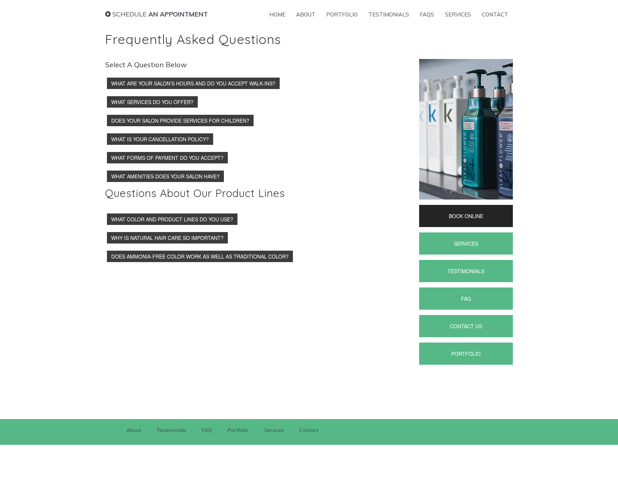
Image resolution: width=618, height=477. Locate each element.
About (305, 14)
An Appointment (160, 14)
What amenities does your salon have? (165, 176)
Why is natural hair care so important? (167, 237)
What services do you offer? (152, 101)
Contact (495, 14)
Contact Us (466, 326)
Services (458, 14)
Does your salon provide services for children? (180, 120)
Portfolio (342, 14)
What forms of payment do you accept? (167, 157)
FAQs (427, 14)
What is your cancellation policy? (160, 139)
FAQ (466, 298)
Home (277, 14)
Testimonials (388, 14)
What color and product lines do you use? (172, 219)
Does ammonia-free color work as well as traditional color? (200, 256)
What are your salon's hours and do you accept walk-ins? (193, 83)
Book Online (466, 216)
